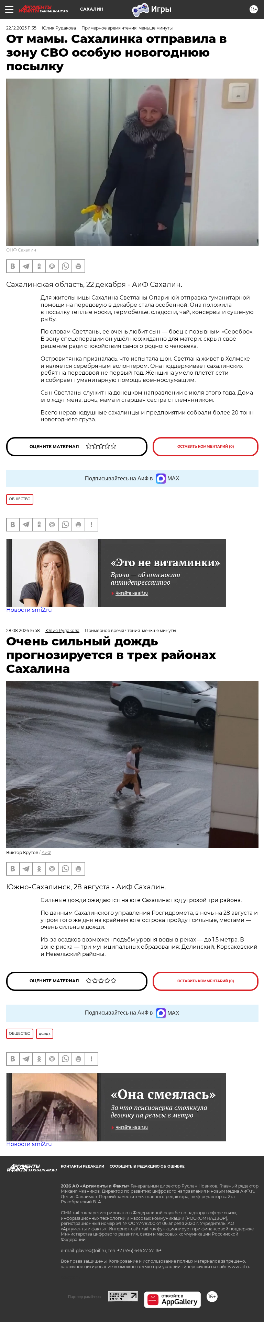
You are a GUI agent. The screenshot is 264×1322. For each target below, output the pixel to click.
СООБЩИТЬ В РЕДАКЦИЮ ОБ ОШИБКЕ (147, 1166)
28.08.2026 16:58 (23, 630)
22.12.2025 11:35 (21, 28)
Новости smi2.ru (29, 610)
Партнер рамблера (84, 1297)
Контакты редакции (82, 1166)
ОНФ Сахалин (21, 250)
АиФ (46, 852)
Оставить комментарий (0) (205, 446)
